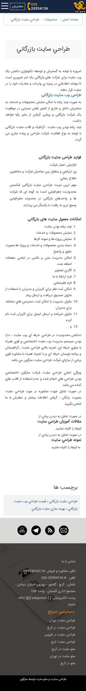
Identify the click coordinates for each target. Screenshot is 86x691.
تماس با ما (68, 561)
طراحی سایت (58, 679)
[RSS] (49, 530)
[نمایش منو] (5, 6)
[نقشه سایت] (22, 530)
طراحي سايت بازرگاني (63, 501)
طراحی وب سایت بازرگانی (61, 95)
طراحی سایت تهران (62, 621)
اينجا (78, 429)
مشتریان (17, 6)
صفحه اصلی (70, 20)
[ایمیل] (63, 530)
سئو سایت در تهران (62, 656)
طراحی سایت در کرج (61, 628)
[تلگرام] (36, 530)
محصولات (50, 20)
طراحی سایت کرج (63, 642)
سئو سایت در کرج (63, 649)
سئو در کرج (67, 663)
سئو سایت (41, 679)
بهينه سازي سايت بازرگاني (48, 509)
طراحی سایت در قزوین (59, 635)
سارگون (24, 679)
